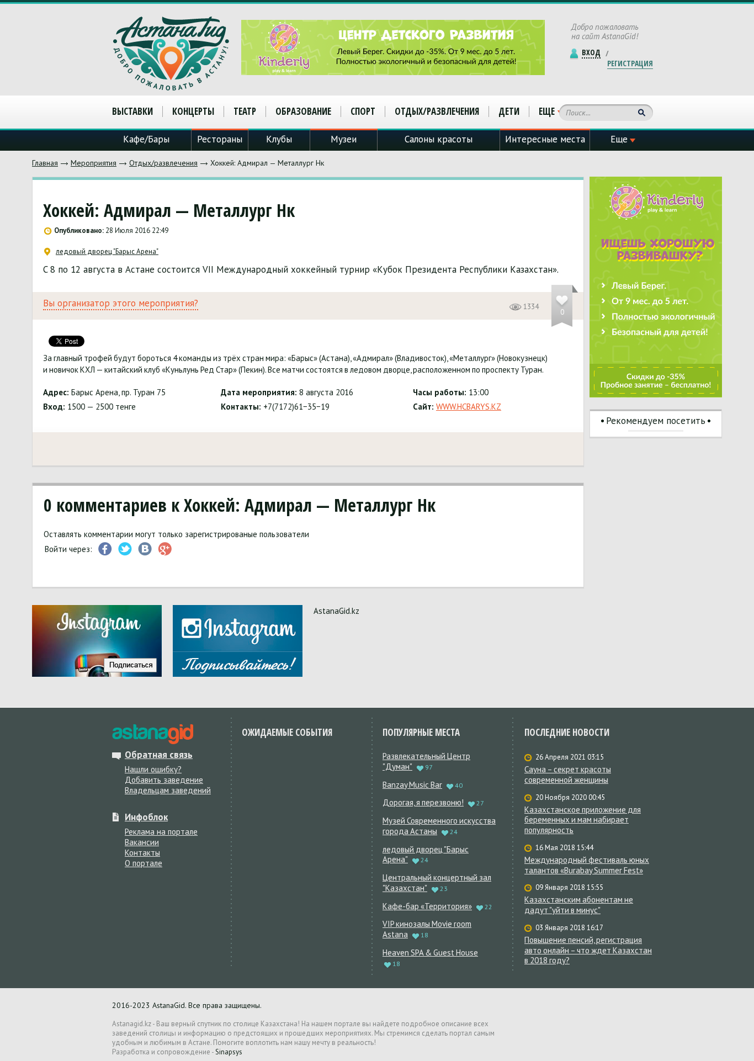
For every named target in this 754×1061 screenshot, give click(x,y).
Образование (303, 111)
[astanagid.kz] (152, 734)
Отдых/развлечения (163, 163)
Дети (508, 111)
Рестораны (219, 139)
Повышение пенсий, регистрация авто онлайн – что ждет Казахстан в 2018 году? (588, 950)
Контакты (142, 852)
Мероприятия (93, 163)
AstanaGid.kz (336, 611)
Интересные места (545, 139)
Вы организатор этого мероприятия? (120, 303)
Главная (45, 163)
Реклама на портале (161, 831)
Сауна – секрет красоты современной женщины (567, 775)
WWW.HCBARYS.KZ (468, 406)
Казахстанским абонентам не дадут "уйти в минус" (578, 905)
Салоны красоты (438, 139)
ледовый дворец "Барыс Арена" (107, 251)
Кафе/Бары (146, 139)
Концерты (193, 111)
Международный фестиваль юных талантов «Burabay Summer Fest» (586, 865)
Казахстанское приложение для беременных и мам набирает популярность (582, 820)
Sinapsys (228, 1052)
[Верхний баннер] (393, 47)
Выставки (132, 111)
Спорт (363, 111)
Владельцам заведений (168, 790)
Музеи (344, 139)
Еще (547, 111)
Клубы (279, 139)
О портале (143, 863)
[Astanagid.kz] (171, 54)
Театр (244, 111)
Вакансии (142, 842)
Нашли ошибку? (153, 769)
